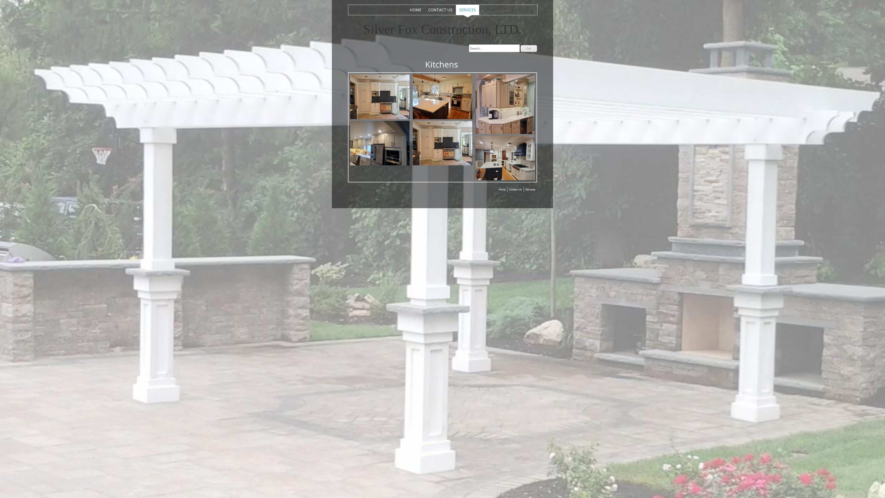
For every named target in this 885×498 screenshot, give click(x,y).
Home (415, 9)
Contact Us (440, 9)
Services (467, 9)
